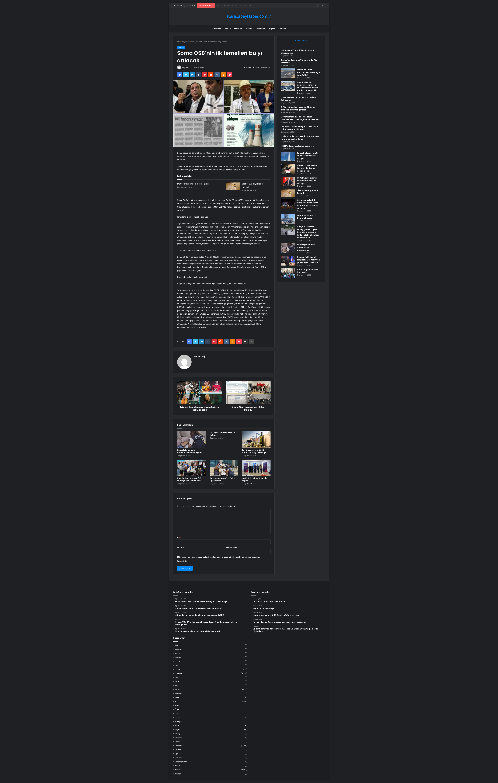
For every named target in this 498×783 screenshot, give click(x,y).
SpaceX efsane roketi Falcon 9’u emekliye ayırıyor (307, 156)
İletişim (282, 28)
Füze (177, 681)
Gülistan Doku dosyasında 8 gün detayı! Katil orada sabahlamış (300, 137)
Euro (176, 677)
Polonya (178, 722)
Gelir (176, 685)
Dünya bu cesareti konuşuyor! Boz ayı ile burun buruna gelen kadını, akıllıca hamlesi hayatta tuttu (308, 232)
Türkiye (178, 750)
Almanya (178, 649)
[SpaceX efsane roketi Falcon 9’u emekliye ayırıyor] (288, 156)
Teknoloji (260, 28)
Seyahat (178, 738)
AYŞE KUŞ (185, 68)
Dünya (177, 669)
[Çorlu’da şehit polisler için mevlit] (288, 273)
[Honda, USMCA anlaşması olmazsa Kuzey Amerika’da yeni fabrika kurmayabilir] (288, 86)
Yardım (177, 766)
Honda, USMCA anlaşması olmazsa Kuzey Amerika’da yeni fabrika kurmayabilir (307, 86)
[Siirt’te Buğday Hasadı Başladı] (233, 186)
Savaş (177, 734)
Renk (177, 726)
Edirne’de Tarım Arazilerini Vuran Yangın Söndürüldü (237, 5)
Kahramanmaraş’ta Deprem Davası (306, 216)
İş (175, 701)
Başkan (178, 657)
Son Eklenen (301, 40)
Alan (176, 645)
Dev (176, 665)
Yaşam (272, 28)
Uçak (177, 754)
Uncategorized (181, 762)
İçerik (177, 697)
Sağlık (249, 28)
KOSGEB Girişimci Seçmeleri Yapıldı (255, 479)
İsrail (177, 705)
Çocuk (177, 661)
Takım (177, 742)
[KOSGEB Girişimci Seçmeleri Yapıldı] (256, 468)
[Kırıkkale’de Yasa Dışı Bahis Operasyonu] (224, 468)
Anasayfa (216, 28)
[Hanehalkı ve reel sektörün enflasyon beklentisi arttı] (191, 468)
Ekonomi (238, 28)
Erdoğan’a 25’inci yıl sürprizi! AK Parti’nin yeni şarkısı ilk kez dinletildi (308, 260)
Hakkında (178, 693)
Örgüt (177, 709)
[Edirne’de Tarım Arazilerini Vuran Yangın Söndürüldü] (288, 73)
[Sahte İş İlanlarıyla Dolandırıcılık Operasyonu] (191, 439)
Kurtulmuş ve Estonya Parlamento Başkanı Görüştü (307, 181)
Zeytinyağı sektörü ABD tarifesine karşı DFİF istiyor (254, 451)
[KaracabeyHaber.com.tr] (249, 16)
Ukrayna (178, 758)
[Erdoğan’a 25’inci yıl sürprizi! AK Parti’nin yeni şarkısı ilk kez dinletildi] (288, 261)
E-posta (181, 547)
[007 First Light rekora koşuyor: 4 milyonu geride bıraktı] (288, 169)
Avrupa (178, 653)
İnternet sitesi (231, 547)
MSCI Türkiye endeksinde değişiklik (193, 184)
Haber (228, 28)
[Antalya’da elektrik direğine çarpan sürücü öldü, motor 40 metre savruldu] (288, 203)
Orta (176, 713)
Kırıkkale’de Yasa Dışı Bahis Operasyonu (222, 479)
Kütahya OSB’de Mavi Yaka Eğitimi (222, 433)
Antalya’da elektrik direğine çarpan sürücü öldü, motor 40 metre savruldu (308, 204)
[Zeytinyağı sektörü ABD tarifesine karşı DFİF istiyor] (256, 439)
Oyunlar (178, 717)
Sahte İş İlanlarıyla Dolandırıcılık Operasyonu (189, 451)
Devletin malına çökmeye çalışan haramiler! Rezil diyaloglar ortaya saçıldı (300, 118)
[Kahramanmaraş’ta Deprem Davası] (288, 219)
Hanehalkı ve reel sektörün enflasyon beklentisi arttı (189, 479)
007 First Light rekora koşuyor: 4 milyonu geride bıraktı (307, 168)
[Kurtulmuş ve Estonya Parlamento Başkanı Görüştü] (288, 181)
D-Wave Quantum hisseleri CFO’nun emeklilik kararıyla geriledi (298, 108)
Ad (179, 538)
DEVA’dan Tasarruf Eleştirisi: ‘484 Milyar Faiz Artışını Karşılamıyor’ (300, 128)
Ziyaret (178, 774)
